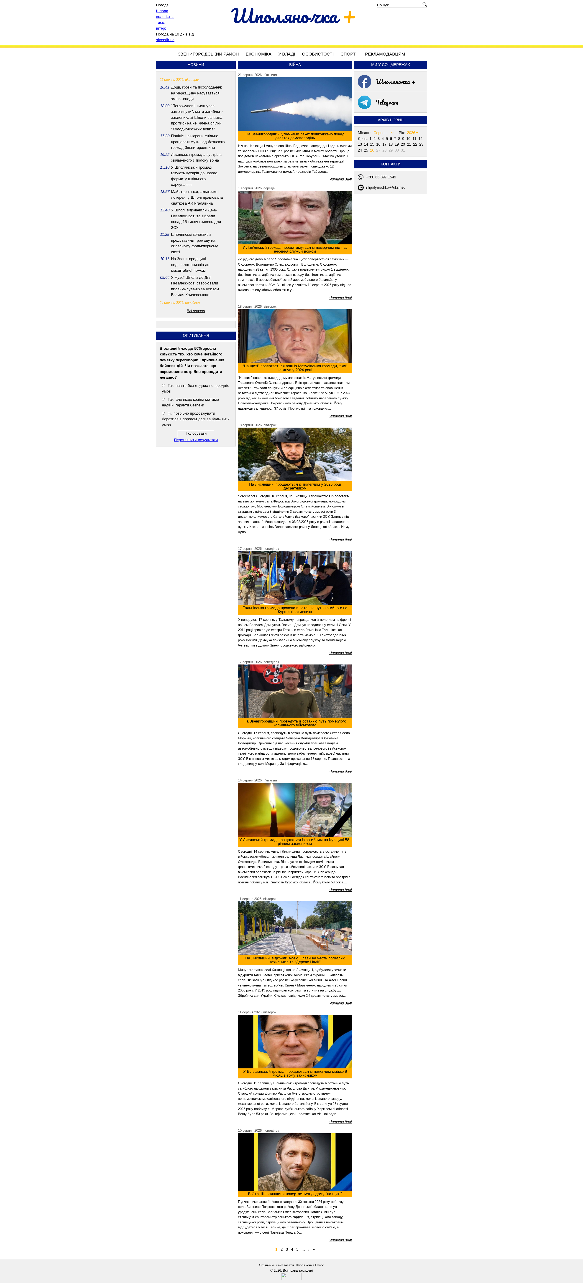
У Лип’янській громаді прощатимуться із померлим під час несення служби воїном (295, 249)
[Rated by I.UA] (291, 1279)
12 (420, 139)
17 (385, 144)
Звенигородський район (208, 54)
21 (409, 144)
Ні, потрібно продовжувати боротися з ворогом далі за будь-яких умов (196, 419)
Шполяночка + (396, 81)
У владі (286, 54)
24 (360, 150)
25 (366, 150)
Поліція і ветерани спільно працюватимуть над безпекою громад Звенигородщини (198, 142)
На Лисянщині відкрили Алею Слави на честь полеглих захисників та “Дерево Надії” (295, 960)
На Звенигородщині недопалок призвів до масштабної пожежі (190, 265)
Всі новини (196, 311)
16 (378, 144)
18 (391, 144)
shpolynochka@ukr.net (385, 187)
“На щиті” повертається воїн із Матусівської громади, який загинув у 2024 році (295, 368)
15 (372, 144)
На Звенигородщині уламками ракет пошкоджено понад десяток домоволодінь (294, 136)
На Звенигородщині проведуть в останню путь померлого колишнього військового (295, 723)
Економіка (258, 54)
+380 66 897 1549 (381, 177)
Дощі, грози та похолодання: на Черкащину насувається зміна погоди (196, 93)
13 (360, 144)
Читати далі (340, 179)
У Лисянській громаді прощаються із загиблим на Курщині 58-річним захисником (294, 842)
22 (415, 144)
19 (397, 144)
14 (366, 144)
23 (421, 144)
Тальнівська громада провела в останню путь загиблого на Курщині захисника (295, 610)
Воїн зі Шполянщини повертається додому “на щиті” (295, 1194)
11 (414, 139)
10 (409, 139)
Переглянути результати (196, 440)
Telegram (387, 102)
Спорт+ (349, 54)
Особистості (318, 54)
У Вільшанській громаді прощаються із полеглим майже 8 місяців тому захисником (295, 1073)
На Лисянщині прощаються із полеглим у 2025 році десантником (295, 486)
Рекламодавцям (385, 54)
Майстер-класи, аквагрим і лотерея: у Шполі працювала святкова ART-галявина (197, 197)
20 (403, 144)
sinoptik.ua (165, 40)
